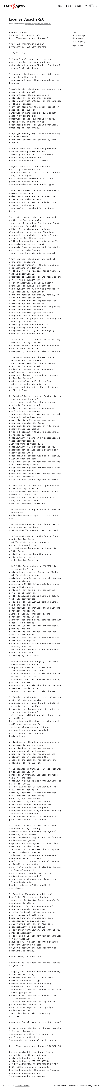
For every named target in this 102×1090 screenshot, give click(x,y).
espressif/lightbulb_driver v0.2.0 (38, 24)
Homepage (80, 35)
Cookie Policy (60, 1086)
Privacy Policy (86, 1086)
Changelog (80, 41)
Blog (68, 6)
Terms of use (73, 1086)
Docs (59, 6)
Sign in (78, 6)
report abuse (78, 45)
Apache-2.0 (81, 38)
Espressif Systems (22, 1086)
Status (96, 1086)
